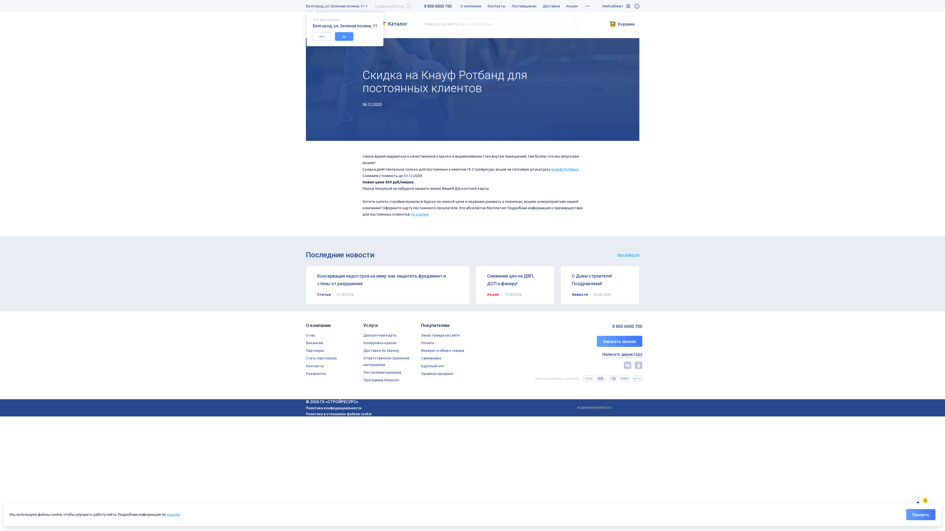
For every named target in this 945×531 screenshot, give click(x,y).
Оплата (427, 343)
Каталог (398, 24)
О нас (310, 335)
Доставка (551, 6)
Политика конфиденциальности (334, 408)
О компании (470, 6)
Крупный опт (432, 366)
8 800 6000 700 (438, 6)
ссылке (173, 514)
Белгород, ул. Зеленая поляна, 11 (335, 6)
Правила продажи (437, 373)
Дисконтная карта (379, 335)
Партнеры (315, 350)
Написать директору (622, 354)
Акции (572, 6)
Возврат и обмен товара (442, 350)
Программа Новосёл (381, 380)
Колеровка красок (380, 343)
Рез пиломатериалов (382, 372)
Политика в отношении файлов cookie (339, 414)
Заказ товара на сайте (440, 335)
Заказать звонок (619, 341)
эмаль (463, 24)
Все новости (628, 255)
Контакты (496, 6)
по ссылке (419, 214)
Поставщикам (524, 6)
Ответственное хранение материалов (386, 361)
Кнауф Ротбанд (565, 169)
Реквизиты (316, 373)
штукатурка (481, 24)
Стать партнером (321, 358)
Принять (920, 514)
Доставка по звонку (381, 350)
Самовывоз (431, 358)
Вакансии (314, 343)
